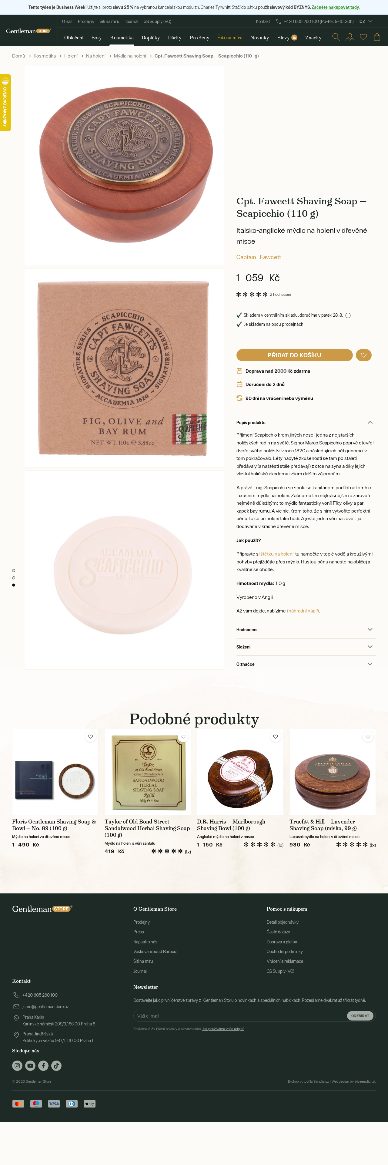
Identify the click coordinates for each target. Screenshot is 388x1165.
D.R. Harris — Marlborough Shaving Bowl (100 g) (231, 825)
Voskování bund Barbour (155, 951)
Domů (18, 55)
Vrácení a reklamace (285, 961)
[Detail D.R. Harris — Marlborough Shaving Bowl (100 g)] (240, 772)
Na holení (95, 55)
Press (138, 931)
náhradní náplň (304, 610)
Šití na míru (109, 21)
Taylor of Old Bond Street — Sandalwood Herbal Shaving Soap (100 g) (147, 828)
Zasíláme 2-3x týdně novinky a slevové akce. (188, 1029)
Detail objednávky (283, 922)
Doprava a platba (282, 941)
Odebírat (360, 1015)
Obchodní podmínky (285, 951)
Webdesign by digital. (354, 1081)
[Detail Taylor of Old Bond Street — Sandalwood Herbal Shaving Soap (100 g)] (148, 772)
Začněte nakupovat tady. (336, 7)
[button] (364, 355)
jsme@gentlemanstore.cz (45, 1006)
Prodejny (86, 21)
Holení (71, 55)
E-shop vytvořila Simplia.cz (308, 1081)
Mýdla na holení (130, 55)
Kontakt (263, 21)
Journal (131, 21)
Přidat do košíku (294, 354)
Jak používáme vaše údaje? (223, 1029)
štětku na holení (276, 553)
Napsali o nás (145, 941)
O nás (67, 21)
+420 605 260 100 (40, 995)
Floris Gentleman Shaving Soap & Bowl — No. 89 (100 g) (54, 825)
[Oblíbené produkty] (363, 37)
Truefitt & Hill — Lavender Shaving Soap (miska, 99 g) (323, 825)
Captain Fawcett (258, 256)
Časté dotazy (278, 931)
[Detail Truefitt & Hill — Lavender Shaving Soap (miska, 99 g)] (332, 772)
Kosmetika (45, 55)
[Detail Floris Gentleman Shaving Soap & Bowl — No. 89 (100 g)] (55, 772)
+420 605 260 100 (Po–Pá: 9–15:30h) (319, 21)
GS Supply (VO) (157, 21)
